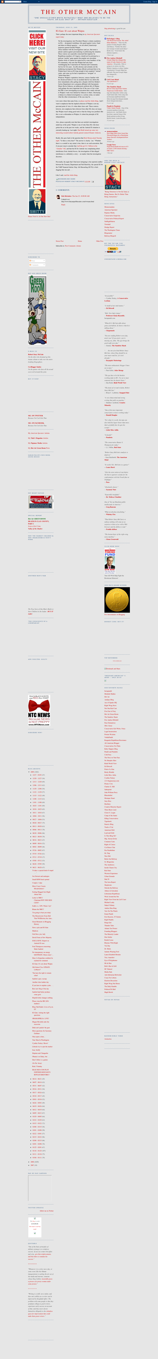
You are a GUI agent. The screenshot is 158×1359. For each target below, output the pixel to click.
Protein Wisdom (109, 734)
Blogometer (108, 233)
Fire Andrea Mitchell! (114, 58)
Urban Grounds (109, 876)
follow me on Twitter (47, 1211)
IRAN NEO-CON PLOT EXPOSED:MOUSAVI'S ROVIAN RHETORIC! (41, 1072)
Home (80, 241)
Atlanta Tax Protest (110, 928)
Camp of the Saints (110, 815)
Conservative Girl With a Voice (114, 728)
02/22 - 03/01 (37, 1133)
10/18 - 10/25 (37, 809)
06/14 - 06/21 (37, 1079)
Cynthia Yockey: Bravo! (40, 1043)
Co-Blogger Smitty (34, 367)
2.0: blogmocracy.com (111, 781)
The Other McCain (79, 12)
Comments (35, 265)
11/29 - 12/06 (37, 789)
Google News (111, 144)
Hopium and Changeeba (40, 1053)
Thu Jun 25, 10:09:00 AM (81, 196)
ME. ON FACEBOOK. (36, 423)
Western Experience (111, 873)
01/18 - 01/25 (37, 1151)
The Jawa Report (110, 882)
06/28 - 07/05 (37, 864)
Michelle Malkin (109, 694)
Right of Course (109, 844)
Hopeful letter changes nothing (42, 998)
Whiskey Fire (110, 514)
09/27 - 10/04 (37, 819)
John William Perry (111, 792)
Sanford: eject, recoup (39, 979)
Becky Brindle (109, 772)
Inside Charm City (110, 867)
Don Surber (108, 937)
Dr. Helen (107, 949)
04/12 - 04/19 (37, 1110)
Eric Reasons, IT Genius (112, 917)
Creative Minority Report (112, 807)
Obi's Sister (108, 726)
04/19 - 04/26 (37, 1106)
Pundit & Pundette (113, 106)
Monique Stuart (109, 798)
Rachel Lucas (108, 940)
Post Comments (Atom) (73, 246)
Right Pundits (109, 920)
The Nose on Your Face (112, 757)
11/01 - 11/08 (37, 802)
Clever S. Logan (109, 813)
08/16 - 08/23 (37, 840)
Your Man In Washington (40, 1040)
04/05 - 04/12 (37, 1113)
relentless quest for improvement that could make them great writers (40, 1313)
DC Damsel (108, 969)
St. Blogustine (109, 862)
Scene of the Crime (34, 526)
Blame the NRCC (38, 909)
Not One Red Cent (110, 708)
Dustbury (107, 804)
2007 (32, 1165)
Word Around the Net (111, 896)
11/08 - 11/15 (37, 799)
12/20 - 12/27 (37, 778)
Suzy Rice (107, 801)
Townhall (107, 224)
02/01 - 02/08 (37, 1144)
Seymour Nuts (111, 489)
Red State (117, 447)
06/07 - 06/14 (37, 1082)
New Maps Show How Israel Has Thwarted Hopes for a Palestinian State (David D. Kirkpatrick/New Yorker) (117, 136)
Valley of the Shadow (35, 529)
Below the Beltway (110, 859)
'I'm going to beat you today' (41, 912)
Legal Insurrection (110, 731)
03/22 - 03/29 (37, 1120)
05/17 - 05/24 (37, 1092)
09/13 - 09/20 (37, 826)
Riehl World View (120, 383)
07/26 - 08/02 (37, 850)
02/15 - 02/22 (37, 1137)
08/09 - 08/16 (37, 843)
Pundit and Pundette (111, 752)
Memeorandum (109, 207)
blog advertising (109, 28)
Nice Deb (107, 856)
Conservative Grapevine (112, 215)
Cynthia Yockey (109, 778)
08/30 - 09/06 (37, 833)
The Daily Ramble (110, 986)
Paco (107, 482)
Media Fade (108, 972)
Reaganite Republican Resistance (115, 740)
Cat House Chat (109, 847)
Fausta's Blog (108, 824)
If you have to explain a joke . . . (43, 985)
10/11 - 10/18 (37, 813)
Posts (33, 261)
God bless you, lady (38, 934)
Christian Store (108, 1039)
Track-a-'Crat (108, 827)
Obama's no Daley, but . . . (41, 1056)
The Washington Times (112, 230)
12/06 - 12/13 (37, 785)
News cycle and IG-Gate (40, 927)
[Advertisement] (83, 1352)
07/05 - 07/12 (37, 860)
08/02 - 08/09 (37, 847)
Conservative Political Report (114, 218)
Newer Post (60, 241)
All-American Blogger (111, 743)
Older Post (99, 241)
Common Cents (109, 841)
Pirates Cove (108, 784)
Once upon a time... (38, 1036)
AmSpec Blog (109, 700)
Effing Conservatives (111, 818)
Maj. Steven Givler (110, 839)
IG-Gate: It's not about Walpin (42, 964)
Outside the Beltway (111, 888)
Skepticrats (108, 885)
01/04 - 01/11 (37, 1157)
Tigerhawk (108, 821)
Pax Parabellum (109, 850)
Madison (35, 931)
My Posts (39, 448)
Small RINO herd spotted (40, 879)
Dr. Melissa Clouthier (113, 497)
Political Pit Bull (110, 989)
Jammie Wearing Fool (111, 952)
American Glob (109, 830)
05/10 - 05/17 (37, 1096)
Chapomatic (110, 330)
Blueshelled (108, 795)
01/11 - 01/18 (37, 1154)
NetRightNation (109, 221)
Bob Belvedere (66, 196)
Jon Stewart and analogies (40, 876)
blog (34, 1221)
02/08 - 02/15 (37, 1140)
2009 (32, 772)
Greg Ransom (111, 507)
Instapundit (108, 691)
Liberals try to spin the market (42, 1046)
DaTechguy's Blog (113, 38)
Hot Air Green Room (111, 714)
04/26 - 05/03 (37, 1103)
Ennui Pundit (108, 914)
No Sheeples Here (110, 760)
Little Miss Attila (110, 775)
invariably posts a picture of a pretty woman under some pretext (40, 1281)
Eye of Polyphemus (110, 960)
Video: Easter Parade (114, 108)
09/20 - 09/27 (37, 823)
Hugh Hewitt (108, 992)
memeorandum (112, 131)
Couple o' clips (37, 883)
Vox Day (107, 946)
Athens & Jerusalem (111, 891)
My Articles (39, 433)
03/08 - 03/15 (37, 1127)
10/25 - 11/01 (37, 806)
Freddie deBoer (111, 529)
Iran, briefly (36, 1050)
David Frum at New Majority (42, 937)
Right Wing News (110, 705)
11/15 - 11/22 (37, 795)
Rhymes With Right (111, 943)
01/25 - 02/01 (37, 1147)
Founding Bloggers (110, 931)
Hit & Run (108, 963)
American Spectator (110, 210)
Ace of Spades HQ (110, 702)
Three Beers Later (110, 810)
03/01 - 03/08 (37, 1130)
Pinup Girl (107, 922)
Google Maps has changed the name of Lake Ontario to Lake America (116, 62)
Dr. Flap (107, 853)
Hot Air (107, 697)
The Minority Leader (111, 934)
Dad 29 (106, 879)
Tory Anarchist (109, 957)
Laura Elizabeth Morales (112, 954)
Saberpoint (108, 789)
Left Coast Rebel (113, 79)
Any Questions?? (112, 81)
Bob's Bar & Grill (110, 966)
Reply (63, 204)
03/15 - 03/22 (37, 1123)
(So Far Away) (37, 1063)
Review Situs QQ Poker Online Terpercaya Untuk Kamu (117, 90)
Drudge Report (109, 227)
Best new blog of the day (40, 989)
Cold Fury (107, 755)
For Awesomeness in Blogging (114, 614)
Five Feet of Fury (110, 711)
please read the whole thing (89, 101)
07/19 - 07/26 (37, 854)
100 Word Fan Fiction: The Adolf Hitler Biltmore (117, 41)
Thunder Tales (109, 925)
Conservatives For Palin (112, 746)
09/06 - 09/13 (37, 830)
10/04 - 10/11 (37, 816)
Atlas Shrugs (118, 370)
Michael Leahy (109, 902)
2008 (32, 1162)
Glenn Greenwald (112, 539)
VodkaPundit (108, 737)
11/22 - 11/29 (37, 792)
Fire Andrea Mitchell (111, 720)
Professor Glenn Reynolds (115, 315)
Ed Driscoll (110, 308)
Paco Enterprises (110, 723)
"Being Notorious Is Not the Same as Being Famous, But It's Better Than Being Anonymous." (116, 194)
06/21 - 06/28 (37, 867)
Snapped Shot (124, 392)
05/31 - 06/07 (37, 1086)
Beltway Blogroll (110, 236)
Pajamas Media (109, 213)
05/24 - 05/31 (37, 1089)
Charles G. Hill (109, 786)
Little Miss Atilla (112, 430)
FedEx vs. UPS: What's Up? (41, 906)
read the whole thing (70, 175)
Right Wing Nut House (112, 983)
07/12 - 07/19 (37, 857)
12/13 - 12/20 (37, 782)
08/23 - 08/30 (37, 836)
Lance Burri (110, 467)
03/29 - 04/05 (37, 1116)
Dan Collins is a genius (40, 1060)
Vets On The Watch (110, 911)
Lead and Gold (109, 833)
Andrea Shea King (110, 908)
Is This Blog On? (110, 836)
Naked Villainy (109, 905)
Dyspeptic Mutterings (113, 360)
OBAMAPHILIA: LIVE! (40, 1018)
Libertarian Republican (112, 894)
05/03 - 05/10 (37, 1099)
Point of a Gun (109, 769)
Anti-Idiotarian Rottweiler (113, 975)
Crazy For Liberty (110, 978)
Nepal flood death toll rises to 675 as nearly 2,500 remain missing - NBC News (117, 148)
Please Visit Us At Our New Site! (39, 216)
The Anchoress (109, 865)
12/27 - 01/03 (37, 775)
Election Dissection (110, 980)
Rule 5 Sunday (37, 1066)
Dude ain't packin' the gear (41, 1027)
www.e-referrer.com (117, 661)
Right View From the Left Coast (115, 899)
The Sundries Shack (114, 86)
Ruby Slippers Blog (111, 749)
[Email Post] (92, 181)
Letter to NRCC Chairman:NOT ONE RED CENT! (42, 900)
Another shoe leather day (40, 982)
